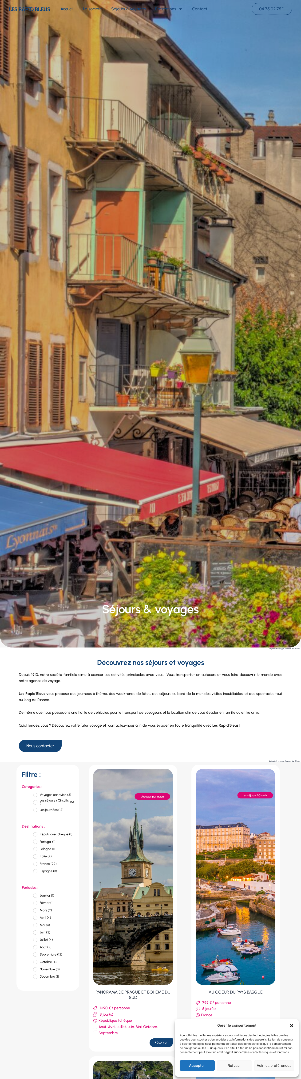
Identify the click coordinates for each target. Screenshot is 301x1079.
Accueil (67, 9)
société (56, 674)
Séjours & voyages (128, 9)
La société (92, 9)
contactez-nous (121, 725)
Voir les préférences (274, 1065)
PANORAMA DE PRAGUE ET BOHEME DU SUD (132, 995)
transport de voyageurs (142, 712)
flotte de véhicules (93, 712)
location (177, 712)
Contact (199, 9)
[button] (291, 1025)
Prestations (165, 9)
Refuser (234, 1065)
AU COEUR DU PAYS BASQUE (236, 992)
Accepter (197, 1065)
